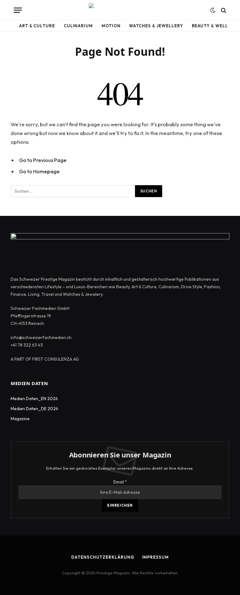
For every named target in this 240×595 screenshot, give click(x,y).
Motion (111, 25)
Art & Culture (37, 25)
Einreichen (120, 505)
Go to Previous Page (43, 160)
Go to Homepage (39, 171)
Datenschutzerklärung (102, 557)
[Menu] (18, 10)
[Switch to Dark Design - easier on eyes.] (213, 10)
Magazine (20, 418)
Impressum (155, 557)
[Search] (223, 10)
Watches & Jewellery (156, 25)
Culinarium (78, 25)
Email (120, 482)
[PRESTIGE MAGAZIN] (120, 10)
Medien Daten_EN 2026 (34, 398)
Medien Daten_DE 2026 (34, 408)
